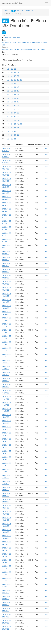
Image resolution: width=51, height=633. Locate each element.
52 (18, 105)
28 (15, 124)
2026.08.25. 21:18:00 (6, 567)
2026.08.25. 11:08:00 (6, 319)
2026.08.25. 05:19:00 (6, 167)
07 (8, 109)
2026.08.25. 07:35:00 (6, 228)
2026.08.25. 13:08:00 (6, 367)
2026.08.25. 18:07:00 (6, 488)
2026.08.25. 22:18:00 (6, 591)
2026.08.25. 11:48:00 (6, 337)
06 (8, 124)
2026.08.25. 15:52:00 (6, 434)
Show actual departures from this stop (17, 60)
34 (12, 76)
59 (15, 68)
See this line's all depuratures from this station (27, 49)
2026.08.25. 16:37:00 (6, 452)
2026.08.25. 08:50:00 (6, 264)
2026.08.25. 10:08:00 (6, 294)
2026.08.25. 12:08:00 (6, 343)
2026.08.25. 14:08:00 (6, 391)
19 (8, 68)
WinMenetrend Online (12, 3)
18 (12, 90)
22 (12, 109)
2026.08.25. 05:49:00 (6, 179)
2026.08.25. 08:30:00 (6, 258)
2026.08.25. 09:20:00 (6, 276)
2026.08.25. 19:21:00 (6, 518)
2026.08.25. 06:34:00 (6, 197)
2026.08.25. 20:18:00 (6, 543)
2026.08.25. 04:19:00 (6, 149)
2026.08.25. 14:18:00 (6, 397)
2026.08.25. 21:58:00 (6, 585)
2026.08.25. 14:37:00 (6, 403)
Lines (6, 10)
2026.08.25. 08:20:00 (6, 252)
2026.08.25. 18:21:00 (6, 494)
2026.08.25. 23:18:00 (6, 615)
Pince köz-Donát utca (22, 10)
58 (21, 124)
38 (15, 87)
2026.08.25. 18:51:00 (6, 506)
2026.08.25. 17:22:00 (6, 470)
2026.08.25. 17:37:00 (6, 476)
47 (15, 76)
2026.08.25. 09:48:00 (6, 288)
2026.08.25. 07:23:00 (6, 222)
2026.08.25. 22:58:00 (6, 609)
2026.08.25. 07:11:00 (6, 216)
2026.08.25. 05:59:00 (6, 185)
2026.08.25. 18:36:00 (6, 500)
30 (15, 83)
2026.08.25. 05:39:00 (6, 173)
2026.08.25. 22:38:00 (6, 603)
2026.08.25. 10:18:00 (6, 300)
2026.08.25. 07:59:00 (6, 240)
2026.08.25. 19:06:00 (6, 512)
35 (15, 79)
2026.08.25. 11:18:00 (6, 325)
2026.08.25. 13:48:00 (6, 385)
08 (8, 90)
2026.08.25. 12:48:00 (6, 361)
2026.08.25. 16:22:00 (6, 446)
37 (15, 105)
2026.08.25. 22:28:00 (6, 597)
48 (18, 87)
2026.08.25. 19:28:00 (6, 524)
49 (15, 72)
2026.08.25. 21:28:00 (6, 573)
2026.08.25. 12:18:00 (6, 349)
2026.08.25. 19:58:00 (6, 536)
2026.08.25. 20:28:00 (6, 549)
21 (12, 120)
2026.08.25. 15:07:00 (6, 415)
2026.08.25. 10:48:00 (6, 313)
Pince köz (5, 49)
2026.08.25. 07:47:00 (6, 234)
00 (8, 87)
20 (12, 83)
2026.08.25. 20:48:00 (6, 555)
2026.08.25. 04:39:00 (6, 155)
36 (15, 120)
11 (8, 79)
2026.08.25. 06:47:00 (6, 204)
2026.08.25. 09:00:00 (6, 270)
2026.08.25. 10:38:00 (6, 306)
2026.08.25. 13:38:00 (6, 379)
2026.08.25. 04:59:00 (6, 161)
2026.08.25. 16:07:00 (6, 440)
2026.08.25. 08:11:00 (6, 246)
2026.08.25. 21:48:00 (6, 579)
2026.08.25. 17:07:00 (6, 464)
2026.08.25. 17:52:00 (6, 482)
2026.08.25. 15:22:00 (6, 421)
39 (12, 68)
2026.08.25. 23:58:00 (6, 627)
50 (18, 83)
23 (12, 79)
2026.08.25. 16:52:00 (6, 458)
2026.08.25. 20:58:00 (6, 561)
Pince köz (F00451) (9, 42)
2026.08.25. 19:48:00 (6, 530)
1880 (46, 148)
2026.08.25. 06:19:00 (6, 191)
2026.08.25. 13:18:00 (6, 373)
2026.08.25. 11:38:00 (6, 331)
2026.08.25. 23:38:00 (6, 621)
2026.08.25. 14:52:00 (6, 409)
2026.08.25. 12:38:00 (6, 355)
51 (18, 120)
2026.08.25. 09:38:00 (6, 282)
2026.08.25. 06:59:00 (6, 210)
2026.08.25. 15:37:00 (6, 428)
